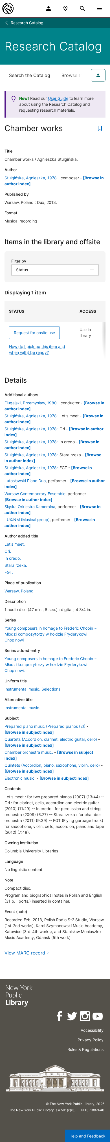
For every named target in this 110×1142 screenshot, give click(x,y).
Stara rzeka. (16, 565)
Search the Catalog (29, 75)
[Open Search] (82, 8)
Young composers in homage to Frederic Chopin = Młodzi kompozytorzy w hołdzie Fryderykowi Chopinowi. (51, 664)
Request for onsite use (34, 332)
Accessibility (92, 1030)
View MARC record (25, 953)
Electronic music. (20, 778)
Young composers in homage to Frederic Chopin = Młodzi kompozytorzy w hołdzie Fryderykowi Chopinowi (51, 634)
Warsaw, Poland (19, 590)
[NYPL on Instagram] (85, 1017)
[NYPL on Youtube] (98, 1017)
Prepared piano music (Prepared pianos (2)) (45, 726)
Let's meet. (15, 544)
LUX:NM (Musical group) (27, 519)
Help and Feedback (87, 1136)
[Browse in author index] (28, 499)
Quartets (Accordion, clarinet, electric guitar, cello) (51, 739)
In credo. (13, 558)
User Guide (58, 98)
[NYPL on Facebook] (59, 1017)
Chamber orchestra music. (29, 752)
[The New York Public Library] (8, 8)
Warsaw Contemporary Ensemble (35, 493)
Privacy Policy (91, 1039)
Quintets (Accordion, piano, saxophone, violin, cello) (52, 765)
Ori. (8, 551)
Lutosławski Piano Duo (25, 480)
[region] (55, 330)
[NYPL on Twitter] (72, 1017)
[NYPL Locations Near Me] (65, 8)
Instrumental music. (22, 707)
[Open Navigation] (99, 8)
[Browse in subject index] (29, 732)
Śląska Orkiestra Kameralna (30, 506)
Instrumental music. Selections (32, 689)
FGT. (9, 572)
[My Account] (48, 8)
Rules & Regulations (85, 1049)
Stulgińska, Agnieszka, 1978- (31, 177)
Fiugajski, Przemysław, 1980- (31, 402)
